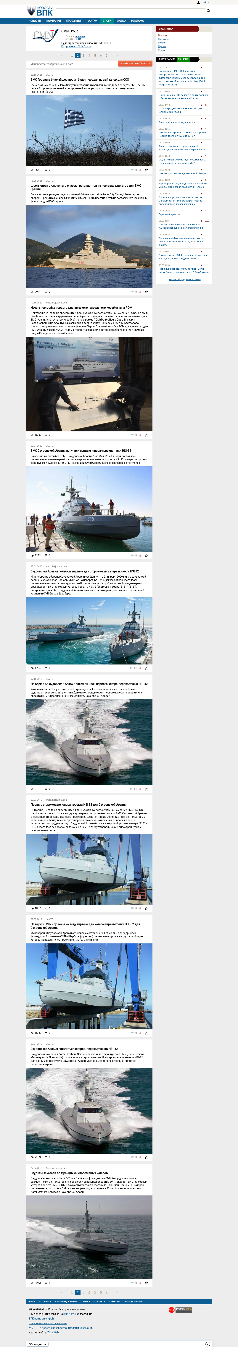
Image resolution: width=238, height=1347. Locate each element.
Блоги (107, 20)
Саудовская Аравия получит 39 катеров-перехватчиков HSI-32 (74, 1049)
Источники (44, 1301)
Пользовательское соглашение (48, 1323)
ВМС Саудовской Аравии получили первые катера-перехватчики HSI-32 (81, 450)
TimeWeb (53, 1332)
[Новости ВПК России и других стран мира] (40, 14)
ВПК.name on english (41, 1318)
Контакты (114, 1301)
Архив (31, 1301)
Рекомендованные (66, 1301)
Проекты (162, 42)
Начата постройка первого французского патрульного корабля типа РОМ (81, 307)
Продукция (74, 20)
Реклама (137, 20)
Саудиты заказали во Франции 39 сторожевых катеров (69, 1173)
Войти (205, 2)
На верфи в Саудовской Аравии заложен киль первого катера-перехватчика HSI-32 (89, 684)
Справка (85, 1301)
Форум (92, 20)
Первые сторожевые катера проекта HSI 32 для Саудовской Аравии (78, 804)
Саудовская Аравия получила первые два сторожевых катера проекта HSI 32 (85, 571)
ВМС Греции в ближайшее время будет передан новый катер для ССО (80, 79)
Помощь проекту (134, 1301)
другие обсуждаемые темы (184, 279)
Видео (121, 20)
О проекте (99, 1301)
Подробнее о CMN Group (76, 46)
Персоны (162, 46)
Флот (78, 39)
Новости (35, 20)
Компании (53, 20)
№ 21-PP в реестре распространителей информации (61, 1327)
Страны (161, 50)
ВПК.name (69, 1313)
